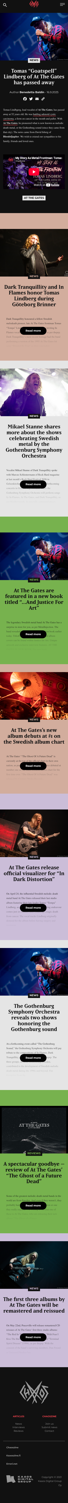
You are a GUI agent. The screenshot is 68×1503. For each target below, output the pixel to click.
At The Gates (10, 123)
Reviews (33, 1153)
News (34, 60)
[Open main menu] (62, 5)
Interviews (18, 1427)
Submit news (49, 1427)
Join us (49, 1423)
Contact (49, 1431)
